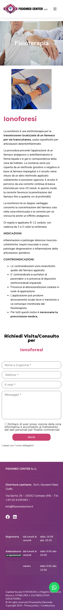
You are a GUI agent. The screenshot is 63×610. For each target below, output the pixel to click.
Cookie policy (48, 605)
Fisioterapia (32, 43)
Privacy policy (31, 605)
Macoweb (47, 602)
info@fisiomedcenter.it (19, 506)
